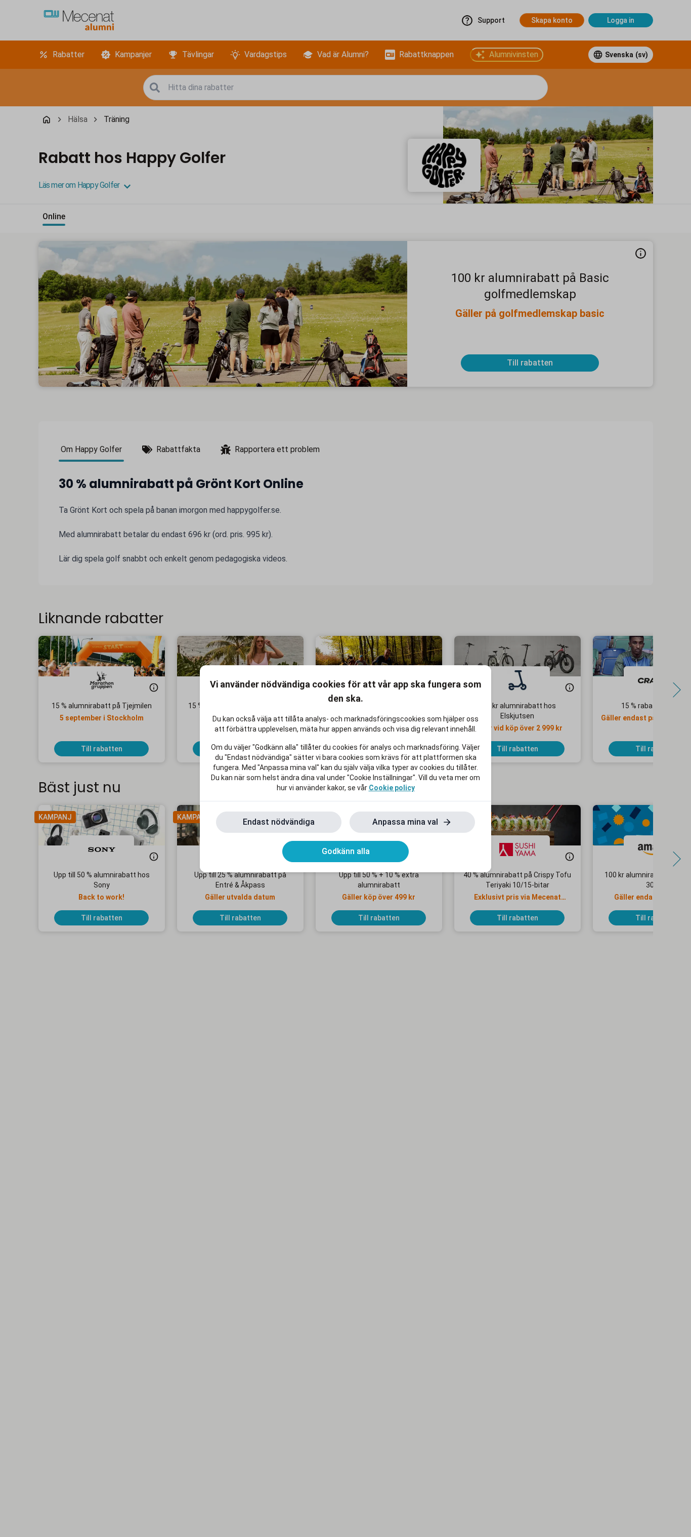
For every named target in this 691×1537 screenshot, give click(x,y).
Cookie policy (392, 788)
